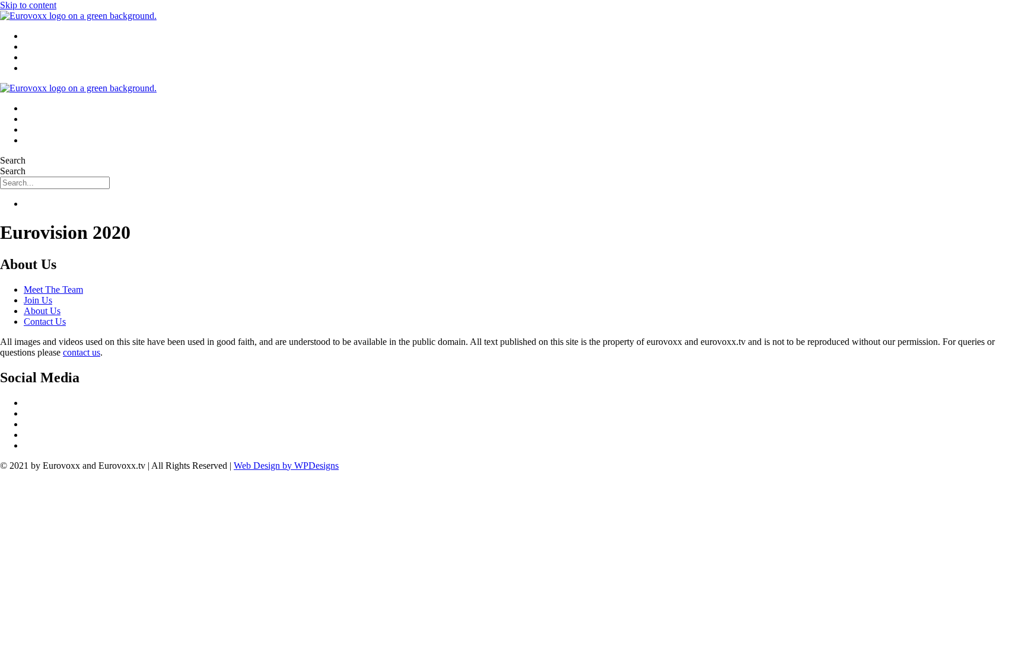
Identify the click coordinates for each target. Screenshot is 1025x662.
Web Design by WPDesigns (286, 465)
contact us (81, 352)
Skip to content (28, 5)
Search (13, 160)
